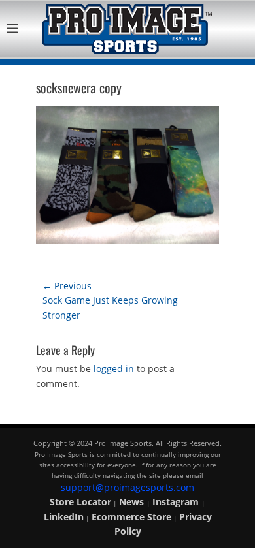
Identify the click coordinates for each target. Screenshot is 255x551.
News (132, 502)
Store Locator (80, 502)
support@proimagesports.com (127, 487)
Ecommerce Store (131, 517)
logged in (114, 368)
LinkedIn (64, 517)
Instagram (176, 502)
